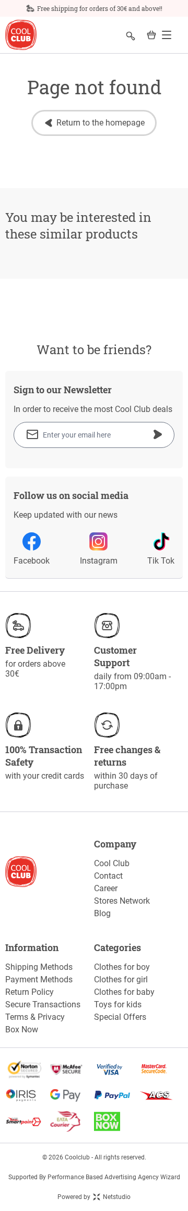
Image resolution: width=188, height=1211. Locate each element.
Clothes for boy (122, 967)
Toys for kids (118, 1004)
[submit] (157, 434)
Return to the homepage (100, 123)
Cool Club (112, 863)
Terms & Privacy (35, 1017)
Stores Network (122, 901)
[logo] (21, 35)
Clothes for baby (124, 992)
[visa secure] (116, 1069)
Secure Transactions (42, 1004)
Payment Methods (39, 979)
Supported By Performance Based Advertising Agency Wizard (94, 1177)
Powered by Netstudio (94, 1197)
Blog (102, 913)
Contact (108, 876)
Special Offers (120, 1017)
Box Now (21, 1029)
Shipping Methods (39, 967)
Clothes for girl (121, 979)
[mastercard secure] (160, 1069)
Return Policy (29, 992)
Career (106, 888)
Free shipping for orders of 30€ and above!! (99, 8)
